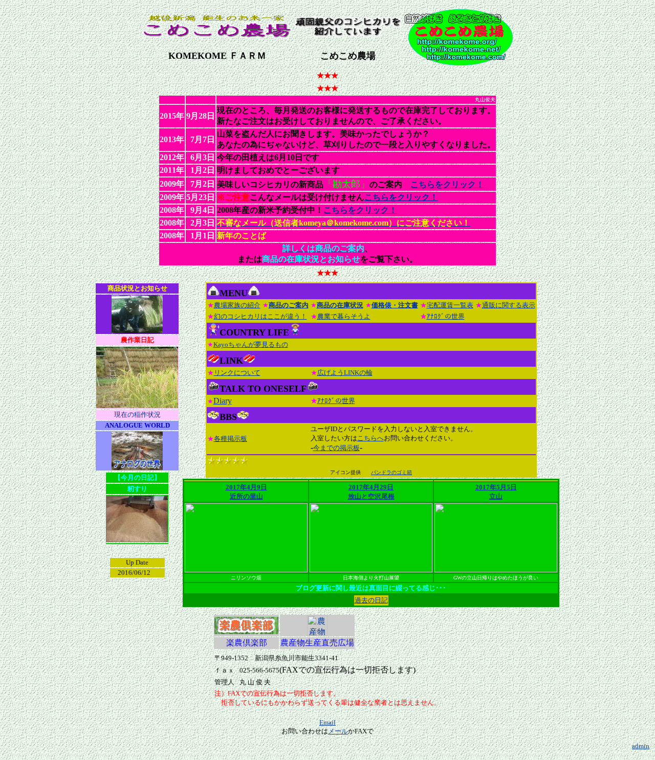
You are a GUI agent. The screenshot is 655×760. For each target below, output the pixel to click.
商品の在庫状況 (340, 305)
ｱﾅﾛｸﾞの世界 (446, 316)
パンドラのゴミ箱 (391, 472)
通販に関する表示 (508, 305)
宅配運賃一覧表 (450, 305)
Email (327, 722)
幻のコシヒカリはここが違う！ (260, 316)
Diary (222, 400)
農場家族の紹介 (237, 305)
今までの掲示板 (336, 448)
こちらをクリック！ (447, 184)
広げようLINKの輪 (345, 372)
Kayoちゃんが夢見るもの (250, 344)
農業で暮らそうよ (343, 316)
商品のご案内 (289, 305)
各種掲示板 (230, 438)
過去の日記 (371, 600)
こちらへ (370, 438)
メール (338, 731)
